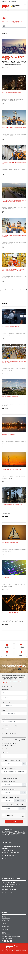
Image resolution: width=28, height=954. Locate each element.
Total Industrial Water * (9, 789)
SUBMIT (14, 821)
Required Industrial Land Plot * (11, 760)
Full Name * (5, 689)
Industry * (5, 752)
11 (15, 289)
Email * (4, 710)
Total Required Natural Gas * (10, 797)
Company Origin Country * (10, 726)
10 (12, 289)
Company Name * (7, 718)
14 (23, 289)
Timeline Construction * (9, 768)
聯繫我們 (4, 933)
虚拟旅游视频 (5, 926)
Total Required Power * (9, 781)
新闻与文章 (5, 929)
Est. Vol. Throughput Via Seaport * (12, 805)
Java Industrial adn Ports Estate (14, 950)
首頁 (2, 10)
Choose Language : (7, 1)
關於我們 (4, 917)
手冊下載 (4, 923)
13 (20, 289)
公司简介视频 (5, 920)
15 (26, 289)
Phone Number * (7, 702)
